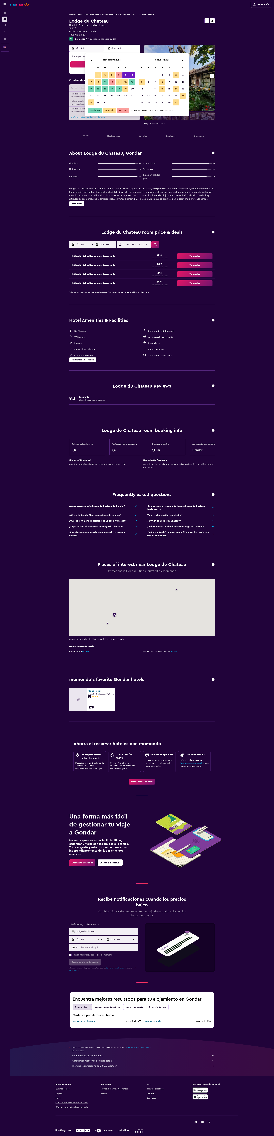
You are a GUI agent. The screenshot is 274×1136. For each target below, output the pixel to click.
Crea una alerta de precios (192, 763)
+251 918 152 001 (77, 35)
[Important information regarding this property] (213, 430)
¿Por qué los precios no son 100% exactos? (94, 1066)
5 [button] (125, 75)
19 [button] (125, 89)
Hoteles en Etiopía (109, 15)
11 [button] (118, 82)
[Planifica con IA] (5, 31)
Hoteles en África (92, 15)
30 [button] (105, 102)
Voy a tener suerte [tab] (134, 1007)
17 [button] (112, 89)
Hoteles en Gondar (127, 15)
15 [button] (98, 89)
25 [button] (118, 95)
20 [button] (132, 89)
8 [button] (98, 82)
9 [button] (105, 82)
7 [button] (91, 82)
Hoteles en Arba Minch (153, 1021)
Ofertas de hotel (75, 15)
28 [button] (91, 102)
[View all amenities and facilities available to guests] (213, 320)
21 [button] (91, 95)
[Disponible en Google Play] (200, 1090)
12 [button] (125, 82)
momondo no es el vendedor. (87, 1056)
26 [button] (125, 95)
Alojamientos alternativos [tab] (107, 1007)
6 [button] (132, 75)
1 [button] (162, 75)
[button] (5, 4)
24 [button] (111, 95)
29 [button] (98, 102)
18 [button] (119, 89)
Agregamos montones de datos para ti (92, 1061)
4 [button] (118, 75)
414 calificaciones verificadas (101, 39)
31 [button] (176, 102)
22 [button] (98, 95)
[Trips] (5, 39)
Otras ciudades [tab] (82, 1007)
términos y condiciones (115, 968)
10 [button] (112, 82)
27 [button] (132, 95)
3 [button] (111, 75)
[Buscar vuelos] (5, 13)
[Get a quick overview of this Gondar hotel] (213, 153)
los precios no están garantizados (138, 1047)
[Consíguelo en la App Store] (200, 1096)
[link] (142, 782)
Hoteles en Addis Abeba (84, 1021)
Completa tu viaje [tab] (157, 1007)
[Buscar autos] (5, 25)
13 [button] (132, 82)
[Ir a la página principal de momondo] (19, 4)
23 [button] (105, 95)
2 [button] (105, 75)
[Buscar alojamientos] (5, 19)
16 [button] (105, 89)
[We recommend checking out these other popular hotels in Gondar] (213, 680)
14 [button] (91, 89)
